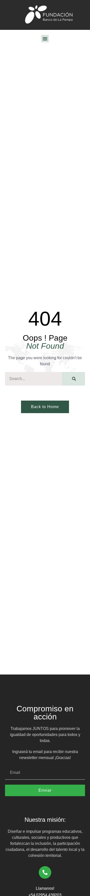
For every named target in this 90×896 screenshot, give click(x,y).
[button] (45, 38)
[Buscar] (73, 379)
